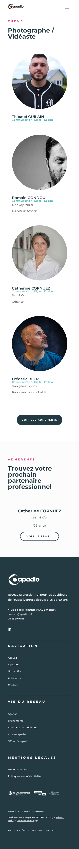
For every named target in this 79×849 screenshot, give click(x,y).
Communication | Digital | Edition (32, 119)
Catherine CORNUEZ (31, 288)
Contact (13, 685)
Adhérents (14, 678)
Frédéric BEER (25, 379)
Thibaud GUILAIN (28, 117)
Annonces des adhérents (23, 727)
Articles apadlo (17, 734)
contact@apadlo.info (20, 614)
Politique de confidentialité (24, 776)
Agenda (12, 713)
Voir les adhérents (39, 419)
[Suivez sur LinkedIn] (9, 629)
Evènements (15, 720)
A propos (13, 664)
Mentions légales (18, 769)
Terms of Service (25, 820)
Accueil (12, 657)
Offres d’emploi (17, 741)
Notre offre (14, 671)
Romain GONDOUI (29, 198)
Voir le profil (39, 536)
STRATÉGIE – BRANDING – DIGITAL (34, 830)
